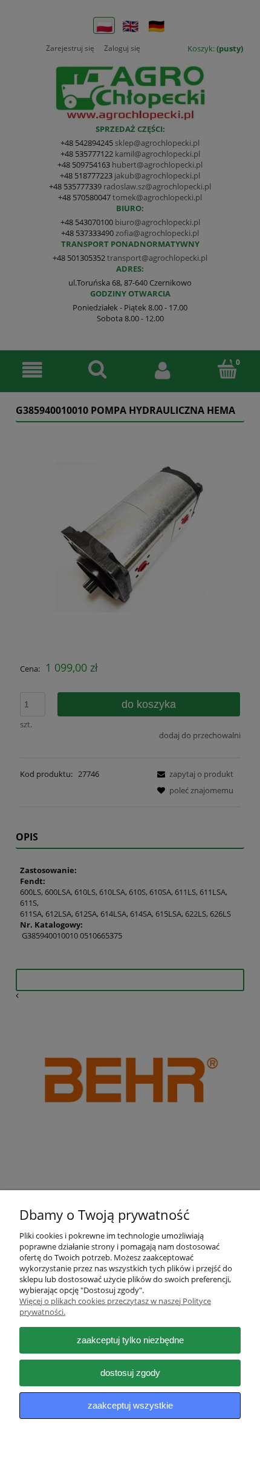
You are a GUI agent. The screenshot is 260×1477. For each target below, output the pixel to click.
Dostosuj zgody (130, 1372)
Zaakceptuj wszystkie (130, 1405)
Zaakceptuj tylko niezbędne (130, 1340)
